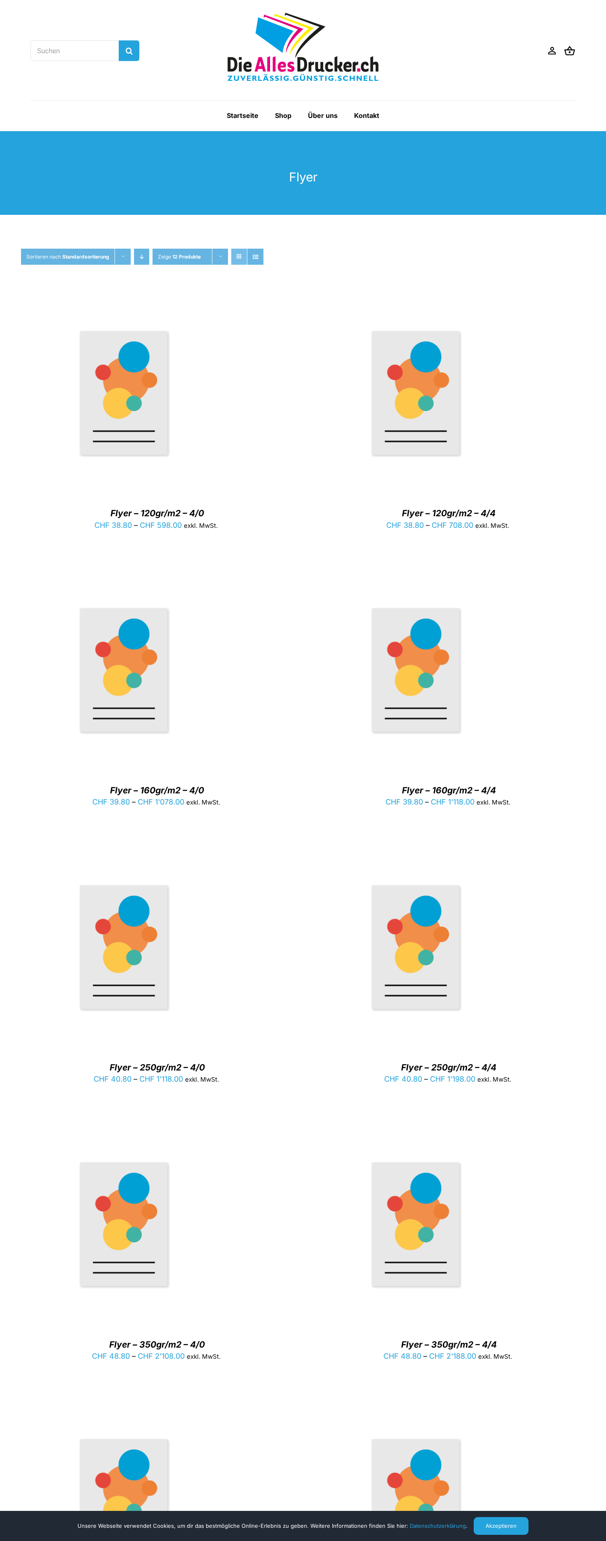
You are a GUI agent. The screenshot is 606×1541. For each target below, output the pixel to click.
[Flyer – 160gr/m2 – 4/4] (415, 573)
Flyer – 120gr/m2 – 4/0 (157, 513)
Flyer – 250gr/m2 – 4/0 (157, 1067)
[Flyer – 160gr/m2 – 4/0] (124, 573)
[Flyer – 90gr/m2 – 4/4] (415, 1404)
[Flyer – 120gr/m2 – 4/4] (415, 296)
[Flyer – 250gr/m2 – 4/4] (415, 850)
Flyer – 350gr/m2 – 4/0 (157, 1344)
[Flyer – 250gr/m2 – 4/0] (124, 850)
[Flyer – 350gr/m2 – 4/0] (124, 1127)
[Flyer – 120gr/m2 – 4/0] (124, 296)
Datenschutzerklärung (438, 1525)
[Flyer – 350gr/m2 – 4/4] (415, 1127)
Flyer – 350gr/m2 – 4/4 (449, 1344)
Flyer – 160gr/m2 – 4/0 (157, 790)
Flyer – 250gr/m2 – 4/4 (448, 1067)
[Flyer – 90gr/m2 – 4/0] (124, 1404)
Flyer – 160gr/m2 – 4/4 (449, 790)
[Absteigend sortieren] (142, 256)
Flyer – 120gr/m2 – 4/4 (449, 513)
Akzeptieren (501, 1525)
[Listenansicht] (255, 257)
